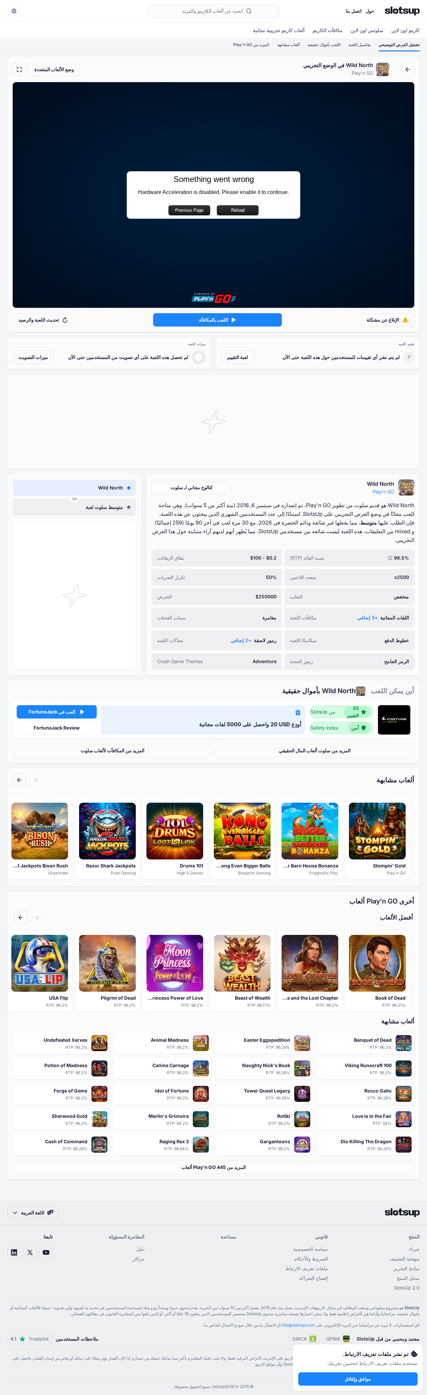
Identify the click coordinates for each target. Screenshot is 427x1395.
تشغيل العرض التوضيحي (399, 44)
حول (370, 11)
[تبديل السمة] (14, 11)
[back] (407, 69)
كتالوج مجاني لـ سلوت (192, 487)
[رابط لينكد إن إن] (14, 1252)
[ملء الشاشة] (19, 69)
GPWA (333, 1339)
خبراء (414, 1249)
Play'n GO (383, 491)
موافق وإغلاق (358, 1379)
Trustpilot (29, 1339)
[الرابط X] (30, 1252)
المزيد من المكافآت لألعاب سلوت (112, 750)
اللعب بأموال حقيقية (324, 44)
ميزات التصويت (33, 357)
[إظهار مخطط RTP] (390, 558)
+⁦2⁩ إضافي (241, 640)
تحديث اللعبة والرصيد (38, 320)
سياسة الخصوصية (310, 1249)
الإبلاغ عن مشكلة (383, 320)
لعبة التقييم (237, 357)
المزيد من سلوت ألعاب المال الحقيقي (315, 750)
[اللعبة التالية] (19, 780)
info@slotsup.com (298, 1325)
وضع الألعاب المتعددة (54, 69)
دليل (140, 1249)
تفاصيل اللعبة (360, 44)
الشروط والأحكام (311, 1258)
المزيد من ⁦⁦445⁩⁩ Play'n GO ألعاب (213, 1167)
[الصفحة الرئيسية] (402, 11)
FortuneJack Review (57, 728)
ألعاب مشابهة (288, 44)
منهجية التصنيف (405, 1258)
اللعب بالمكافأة (213, 320)
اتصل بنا (354, 11)
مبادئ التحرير (407, 1268)
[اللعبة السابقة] (35, 780)
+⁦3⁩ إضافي (367, 617)
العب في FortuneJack (52, 712)
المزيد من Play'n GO (251, 44)
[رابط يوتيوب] (46, 1252)
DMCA (300, 1339)
